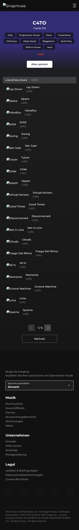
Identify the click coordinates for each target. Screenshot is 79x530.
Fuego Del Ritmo (47, 251)
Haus (49, 47)
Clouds (26, 239)
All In (23, 263)
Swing (25, 134)
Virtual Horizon (42, 192)
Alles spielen (39, 64)
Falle (10, 35)
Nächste (39, 338)
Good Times (37, 204)
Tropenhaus (64, 35)
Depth (26, 181)
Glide (23, 169)
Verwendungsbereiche (21, 417)
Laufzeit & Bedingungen (22, 470)
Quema (28, 310)
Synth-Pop (66, 41)
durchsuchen (14, 403)
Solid (23, 122)
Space (25, 98)
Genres (10, 412)
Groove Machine (45, 286)
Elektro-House (33, 47)
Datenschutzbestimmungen (24, 475)
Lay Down (33, 87)
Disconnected (41, 216)
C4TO (29, 91)
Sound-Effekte (15, 408)
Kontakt (11, 441)
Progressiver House (29, 35)
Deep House (29, 41)
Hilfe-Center (14, 445)
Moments (32, 275)
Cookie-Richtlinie (17, 479)
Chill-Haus (11, 41)
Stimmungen (14, 421)
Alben (9, 425)
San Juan (31, 145)
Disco (49, 35)
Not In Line (35, 227)
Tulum (25, 157)
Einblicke (12, 450)
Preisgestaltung (16, 454)
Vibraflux (31, 110)
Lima (22, 298)
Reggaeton (48, 41)
